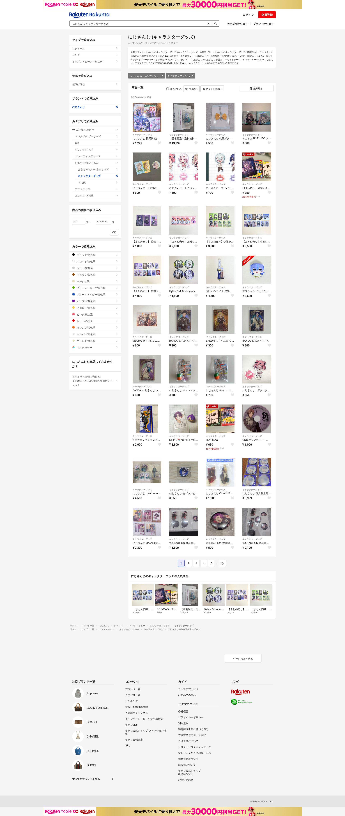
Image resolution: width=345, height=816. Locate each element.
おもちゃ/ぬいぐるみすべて (93, 169)
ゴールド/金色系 (85, 341)
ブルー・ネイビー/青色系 (90, 294)
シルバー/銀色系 (85, 334)
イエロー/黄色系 (85, 307)
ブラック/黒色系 (85, 254)
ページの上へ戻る (243, 658)
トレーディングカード (87, 156)
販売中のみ (176, 88)
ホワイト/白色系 (85, 261)
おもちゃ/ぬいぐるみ (86, 162)
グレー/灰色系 (84, 268)
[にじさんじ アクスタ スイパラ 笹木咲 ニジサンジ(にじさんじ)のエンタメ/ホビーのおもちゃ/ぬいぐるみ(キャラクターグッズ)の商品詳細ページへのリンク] (256, 369)
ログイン (248, 15)
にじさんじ (78, 107)
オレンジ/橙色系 (85, 327)
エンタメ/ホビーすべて (88, 136)
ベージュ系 (82, 281)
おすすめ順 (191, 88)
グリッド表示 (212, 88)
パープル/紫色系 (85, 301)
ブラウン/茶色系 (85, 274)
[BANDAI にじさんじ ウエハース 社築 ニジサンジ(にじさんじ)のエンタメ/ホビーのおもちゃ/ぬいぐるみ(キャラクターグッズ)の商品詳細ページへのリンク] (183, 319)
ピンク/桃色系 (84, 314)
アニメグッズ (82, 189)
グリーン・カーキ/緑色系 (90, 288)
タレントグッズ (84, 149)
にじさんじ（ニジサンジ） (145, 75)
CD (77, 143)
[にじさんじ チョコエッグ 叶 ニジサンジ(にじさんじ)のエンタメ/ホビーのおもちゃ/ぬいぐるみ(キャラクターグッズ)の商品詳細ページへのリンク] (220, 369)
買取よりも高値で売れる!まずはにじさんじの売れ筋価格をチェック (92, 381)
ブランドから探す (263, 23)
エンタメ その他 (84, 195)
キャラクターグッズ (178, 75)
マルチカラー (84, 347)
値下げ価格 (78, 84)
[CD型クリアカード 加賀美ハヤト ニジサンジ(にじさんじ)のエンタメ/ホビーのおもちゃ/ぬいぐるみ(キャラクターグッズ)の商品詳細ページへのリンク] (256, 418)
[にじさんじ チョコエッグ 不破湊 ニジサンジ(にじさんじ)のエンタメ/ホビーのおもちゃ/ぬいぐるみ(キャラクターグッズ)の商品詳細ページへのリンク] (183, 369)
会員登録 (267, 15)
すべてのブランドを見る (86, 779)
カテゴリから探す (237, 23)
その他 (82, 182)
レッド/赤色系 (84, 321)
